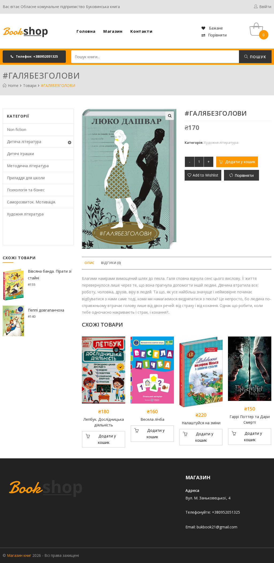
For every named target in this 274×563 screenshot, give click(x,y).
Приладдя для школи (26, 177)
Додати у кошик (240, 161)
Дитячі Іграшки (20, 153)
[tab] (89, 263)
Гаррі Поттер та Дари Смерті (250, 419)
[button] (34, 56)
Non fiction (16, 129)
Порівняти (217, 35)
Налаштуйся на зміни (201, 422)
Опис (89, 263)
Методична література (28, 165)
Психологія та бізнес (26, 189)
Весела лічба (152, 419)
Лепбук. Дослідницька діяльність (103, 422)
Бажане (215, 28)
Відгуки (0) (111, 263)
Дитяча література (24, 141)
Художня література (221, 142)
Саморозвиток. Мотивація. (31, 201)
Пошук (257, 56)
